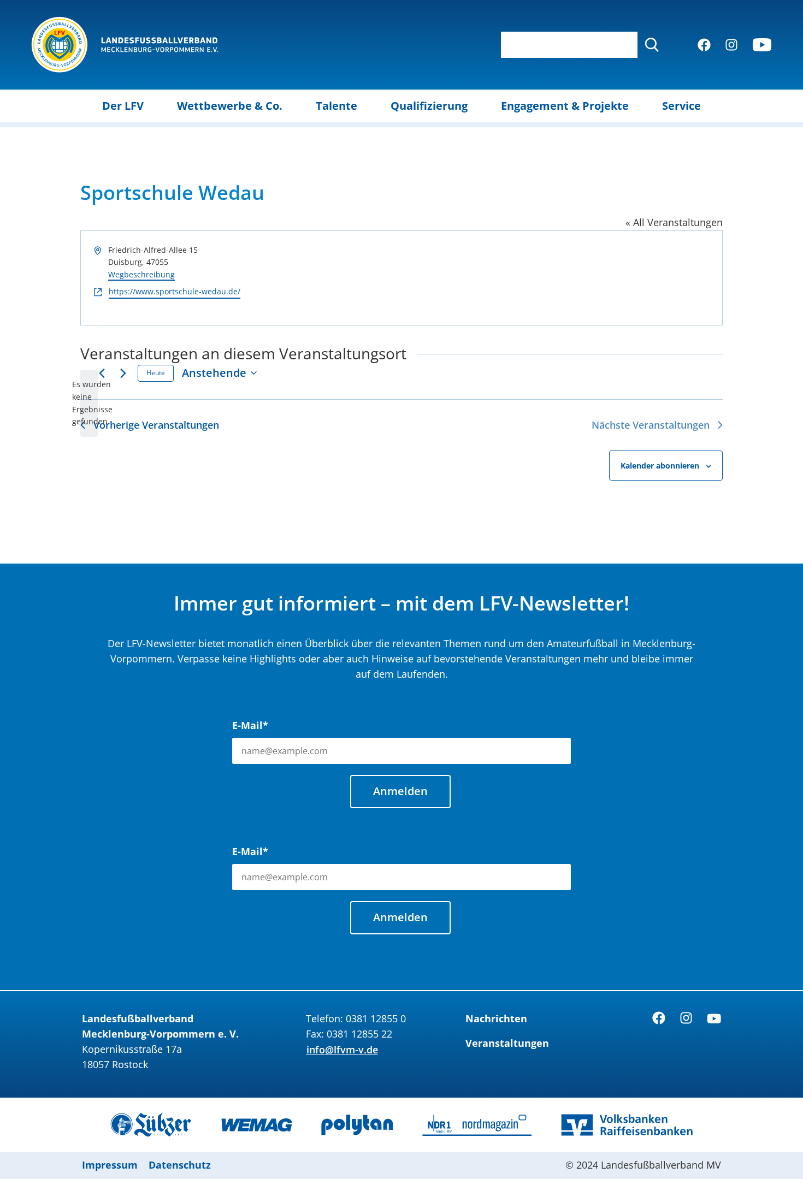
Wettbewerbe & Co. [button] (229, 105)
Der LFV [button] (123, 105)
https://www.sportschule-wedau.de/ (174, 291)
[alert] (89, 403)
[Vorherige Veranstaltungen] (101, 373)
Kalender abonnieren (660, 465)
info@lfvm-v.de (342, 1049)
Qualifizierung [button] (429, 105)
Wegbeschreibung (141, 274)
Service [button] (681, 105)
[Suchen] (651, 45)
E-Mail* (250, 725)
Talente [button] (336, 105)
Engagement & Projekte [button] (565, 105)
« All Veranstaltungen (674, 222)
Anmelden (400, 791)
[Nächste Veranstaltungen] (122, 373)
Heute (155, 372)
